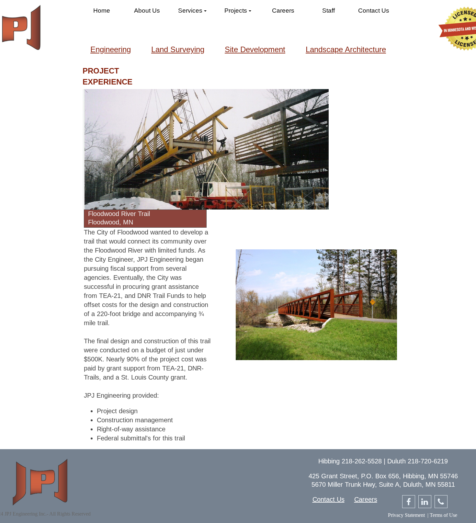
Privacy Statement (406, 515)
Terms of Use (443, 515)
